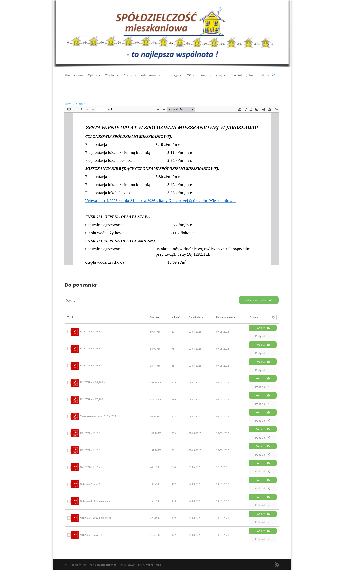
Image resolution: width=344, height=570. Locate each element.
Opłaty (92, 75)
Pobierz (260, 327)
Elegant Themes (105, 565)
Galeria (264, 75)
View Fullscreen (74, 104)
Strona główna (74, 75)
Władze (110, 75)
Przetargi (172, 75)
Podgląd (260, 336)
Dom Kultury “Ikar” (243, 75)
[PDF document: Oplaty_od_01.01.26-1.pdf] (172, 185)
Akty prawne (149, 75)
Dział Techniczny (211, 75)
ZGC (189, 75)
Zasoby (128, 75)
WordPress (153, 565)
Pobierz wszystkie (256, 300)
